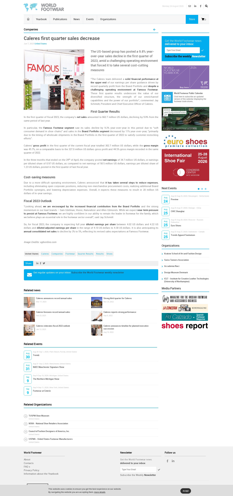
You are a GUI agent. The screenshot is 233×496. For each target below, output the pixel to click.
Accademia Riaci (171, 266)
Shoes (110, 254)
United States (41, 43)
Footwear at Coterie (42, 391)
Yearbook (41, 19)
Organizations (108, 19)
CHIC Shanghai (177, 211)
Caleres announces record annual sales (54, 298)
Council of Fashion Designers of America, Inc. (49, 431)
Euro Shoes (176, 225)
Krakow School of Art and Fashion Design (182, 253)
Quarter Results (85, 254)
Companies (57, 254)
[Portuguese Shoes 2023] (185, 119)
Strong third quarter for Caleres (118, 298)
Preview (174, 199)
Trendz (36, 355)
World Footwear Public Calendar (188, 93)
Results (100, 254)
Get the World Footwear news (136, 459)
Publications (60, 19)
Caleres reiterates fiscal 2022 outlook (53, 326)
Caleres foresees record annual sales (53, 312)
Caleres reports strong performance (120, 312)
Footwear (70, 254)
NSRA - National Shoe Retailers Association (48, 423)
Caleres (45, 254)
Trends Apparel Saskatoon (183, 235)
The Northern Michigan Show (46, 379)
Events (90, 19)
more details (99, 492)
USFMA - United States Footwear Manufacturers (51, 439)
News (77, 19)
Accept (186, 491)
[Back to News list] (154, 30)
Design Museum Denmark (176, 272)
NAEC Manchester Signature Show (48, 367)
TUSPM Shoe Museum (39, 416)
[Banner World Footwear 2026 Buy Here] (185, 77)
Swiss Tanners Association (176, 260)
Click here (178, 97)
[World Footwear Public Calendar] (167, 97)
